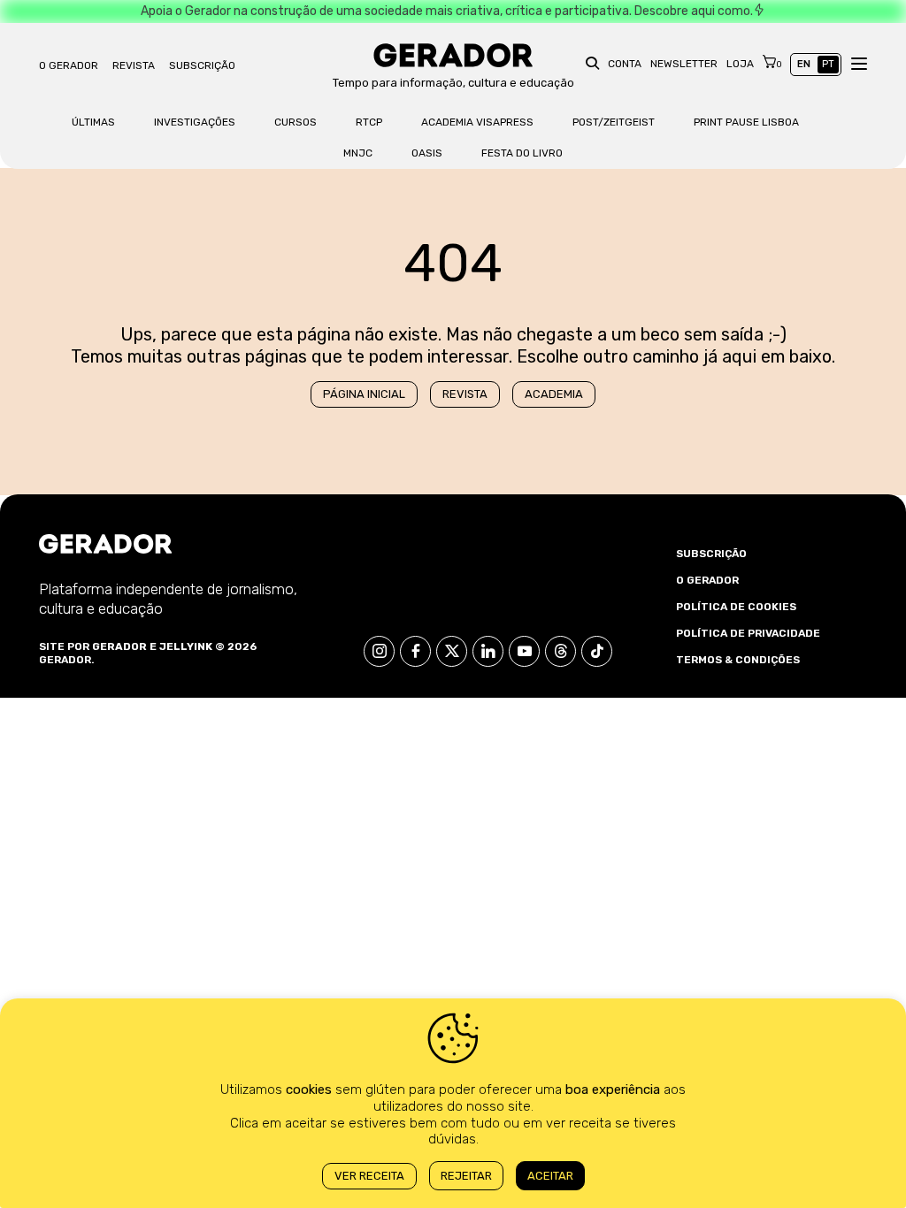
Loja (740, 63)
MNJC (357, 153)
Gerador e (124, 646)
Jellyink (185, 646)
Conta (624, 63)
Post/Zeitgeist (613, 122)
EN (803, 64)
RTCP (369, 122)
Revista (133, 65)
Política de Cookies (736, 606)
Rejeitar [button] (466, 1175)
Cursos (295, 122)
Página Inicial (364, 394)
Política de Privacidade (748, 633)
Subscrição (202, 65)
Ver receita (369, 1175)
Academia (554, 394)
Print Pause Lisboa (746, 122)
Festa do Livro (522, 153)
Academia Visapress (477, 122)
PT (828, 64)
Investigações (194, 122)
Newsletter (684, 63)
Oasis (426, 153)
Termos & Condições (738, 660)
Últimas (93, 122)
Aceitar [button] (550, 1175)
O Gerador (68, 65)
